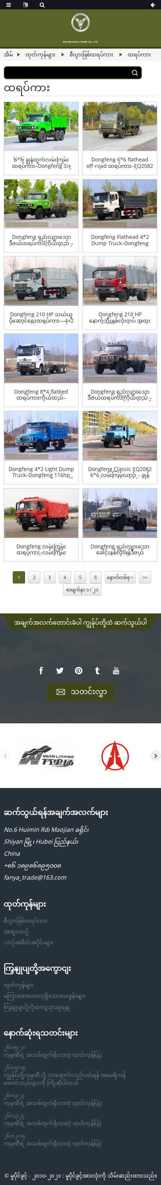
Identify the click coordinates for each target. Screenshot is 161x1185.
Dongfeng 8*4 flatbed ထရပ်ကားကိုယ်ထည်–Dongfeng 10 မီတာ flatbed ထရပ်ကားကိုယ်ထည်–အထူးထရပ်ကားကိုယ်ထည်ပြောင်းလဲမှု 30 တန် (41, 395)
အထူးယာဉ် (16, 931)
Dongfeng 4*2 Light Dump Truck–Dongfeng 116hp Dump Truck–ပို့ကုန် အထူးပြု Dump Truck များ (41, 472)
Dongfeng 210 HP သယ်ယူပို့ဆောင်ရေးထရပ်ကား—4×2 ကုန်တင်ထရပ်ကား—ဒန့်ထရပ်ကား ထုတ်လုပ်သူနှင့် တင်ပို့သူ (41, 317)
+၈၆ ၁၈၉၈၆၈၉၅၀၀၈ (32, 865)
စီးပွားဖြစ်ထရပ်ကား (91, 54)
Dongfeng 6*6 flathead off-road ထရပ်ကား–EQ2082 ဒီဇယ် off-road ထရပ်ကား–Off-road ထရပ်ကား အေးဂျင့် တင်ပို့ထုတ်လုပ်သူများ (119, 163)
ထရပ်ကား (139, 54)
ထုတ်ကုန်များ (40, 54)
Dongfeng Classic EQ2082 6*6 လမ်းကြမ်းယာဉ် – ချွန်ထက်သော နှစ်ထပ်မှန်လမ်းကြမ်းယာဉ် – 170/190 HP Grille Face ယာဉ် (120, 472)
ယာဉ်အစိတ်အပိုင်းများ (29, 942)
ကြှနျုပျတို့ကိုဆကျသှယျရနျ (37, 1006)
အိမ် (8, 54)
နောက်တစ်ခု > (120, 577)
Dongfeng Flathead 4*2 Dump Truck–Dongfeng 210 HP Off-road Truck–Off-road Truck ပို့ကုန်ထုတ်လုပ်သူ (120, 240)
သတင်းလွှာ (89, 691)
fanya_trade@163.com (35, 877)
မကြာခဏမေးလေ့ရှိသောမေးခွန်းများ (45, 995)
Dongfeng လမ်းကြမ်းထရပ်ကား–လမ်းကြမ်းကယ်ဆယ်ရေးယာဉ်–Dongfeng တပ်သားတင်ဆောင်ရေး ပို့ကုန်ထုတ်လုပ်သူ (41, 550)
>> (145, 577)
